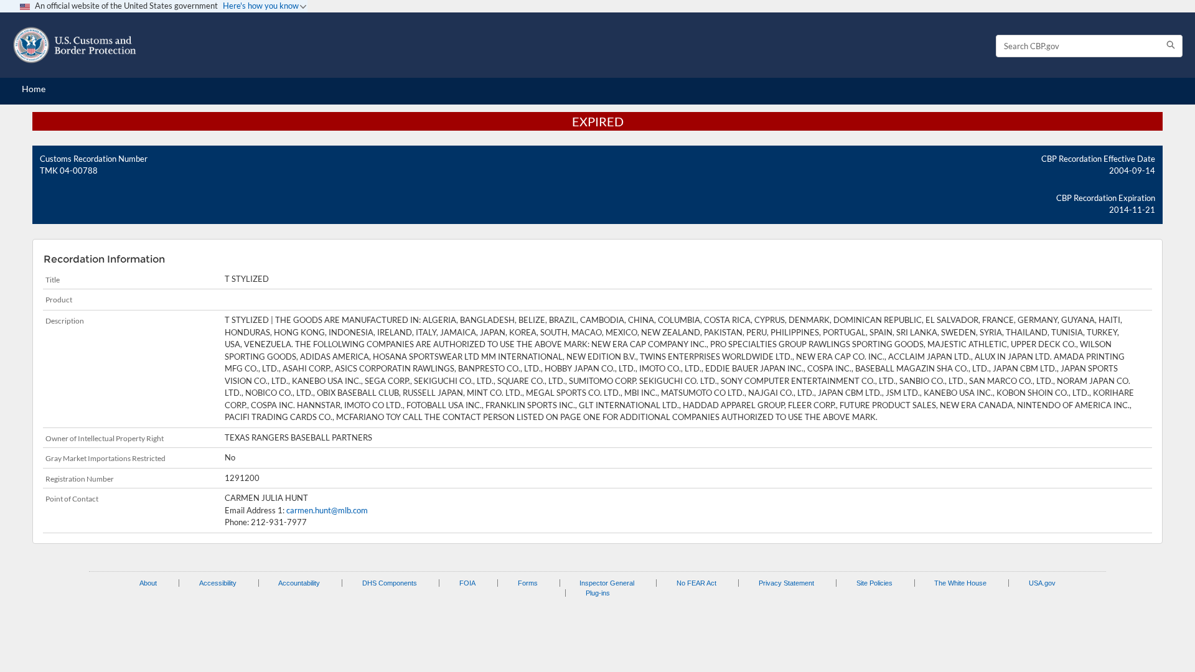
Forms (528, 583)
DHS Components (389, 583)
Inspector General (606, 583)
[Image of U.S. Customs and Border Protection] (74, 45)
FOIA (467, 583)
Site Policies (874, 583)
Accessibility (218, 583)
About (148, 583)
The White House (960, 583)
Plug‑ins (598, 593)
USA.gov (1042, 583)
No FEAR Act (696, 583)
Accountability (299, 583)
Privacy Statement (786, 583)
